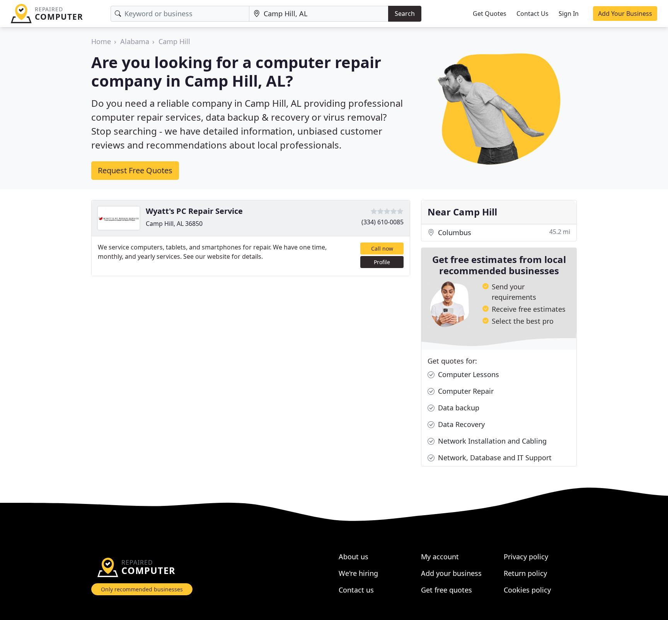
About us (353, 556)
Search (405, 13)
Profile (382, 262)
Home (101, 41)
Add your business (451, 573)
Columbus (503, 232)
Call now (382, 248)
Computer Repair (465, 391)
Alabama (134, 41)
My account (440, 556)
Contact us (356, 589)
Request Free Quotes (135, 170)
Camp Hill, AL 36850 (174, 223)
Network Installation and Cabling (491, 441)
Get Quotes (489, 13)
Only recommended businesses (142, 589)
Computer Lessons (467, 374)
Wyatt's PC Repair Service (194, 211)
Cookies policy (527, 589)
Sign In (569, 13)
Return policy (525, 573)
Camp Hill (174, 41)
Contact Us (532, 13)
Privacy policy (526, 556)
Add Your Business (625, 13)
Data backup (457, 407)
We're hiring (358, 573)
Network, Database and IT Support (494, 457)
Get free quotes (446, 589)
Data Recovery (460, 424)
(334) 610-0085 (382, 222)
